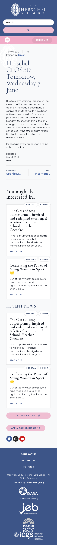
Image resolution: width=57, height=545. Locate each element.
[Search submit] (28, 30)
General (31, 204)
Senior (21, 55)
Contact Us (28, 454)
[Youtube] (22, 439)
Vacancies (28, 460)
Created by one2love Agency (28, 482)
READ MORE (16, 251)
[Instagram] (16, 439)
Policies (28, 466)
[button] (7, 40)
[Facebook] (9, 439)
